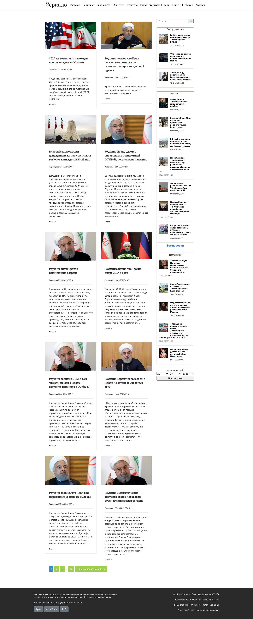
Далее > (52, 104)
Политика (88, 4)
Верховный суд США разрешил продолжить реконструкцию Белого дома (180, 122)
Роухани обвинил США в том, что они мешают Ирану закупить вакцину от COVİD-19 (69, 382)
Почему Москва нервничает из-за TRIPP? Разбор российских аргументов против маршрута (179, 208)
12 (71, 569)
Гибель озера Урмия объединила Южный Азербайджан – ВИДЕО (180, 38)
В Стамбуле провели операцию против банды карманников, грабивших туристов (180, 142)
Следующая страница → (91, 569)
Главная (75, 4)
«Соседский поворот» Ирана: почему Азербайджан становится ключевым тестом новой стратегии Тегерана (173, 331)
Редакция (109, 78)
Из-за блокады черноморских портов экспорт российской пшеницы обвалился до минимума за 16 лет (174, 165)
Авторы (200, 4)
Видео (175, 4)
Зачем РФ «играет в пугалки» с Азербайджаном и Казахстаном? (180, 287)
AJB (64, 609)
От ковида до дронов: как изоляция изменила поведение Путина (181, 57)
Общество (118, 4)
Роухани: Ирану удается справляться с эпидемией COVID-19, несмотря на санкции (126, 155)
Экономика (103, 4)
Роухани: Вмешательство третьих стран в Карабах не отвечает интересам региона (124, 496)
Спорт (143, 4)
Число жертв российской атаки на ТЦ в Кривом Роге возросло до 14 (180, 187)
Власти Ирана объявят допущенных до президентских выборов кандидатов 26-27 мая (70, 155)
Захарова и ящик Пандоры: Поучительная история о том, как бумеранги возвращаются (179, 266)
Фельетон (187, 4)
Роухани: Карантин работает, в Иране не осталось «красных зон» (125, 382)
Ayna (38, 609)
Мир (167, 4)
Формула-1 (155, 4)
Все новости (175, 245)
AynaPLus (51, 609)
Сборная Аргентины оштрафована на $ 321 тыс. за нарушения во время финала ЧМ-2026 (180, 230)
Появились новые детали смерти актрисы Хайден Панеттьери (179, 353)
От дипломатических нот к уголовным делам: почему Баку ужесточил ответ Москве (180, 307)
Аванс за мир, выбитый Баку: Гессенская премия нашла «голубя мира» (181, 76)
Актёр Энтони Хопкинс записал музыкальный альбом (178, 102)
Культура (132, 4)
